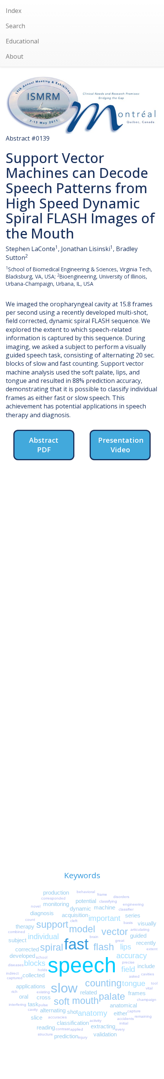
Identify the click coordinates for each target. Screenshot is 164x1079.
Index (13, 10)
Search (15, 26)
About (14, 56)
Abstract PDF (43, 445)
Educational (22, 41)
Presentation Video (120, 445)
